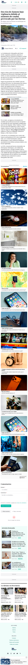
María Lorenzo (18, 602)
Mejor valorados (17, 511)
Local (19, 537)
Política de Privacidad (14, 642)
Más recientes (6, 511)
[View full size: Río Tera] (14, 33)
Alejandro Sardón (5, 602)
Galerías (14, 627)
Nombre (3, 487)
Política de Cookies (14, 644)
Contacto (14, 638)
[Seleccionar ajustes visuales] (21, 2)
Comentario (4, 492)
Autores (14, 629)
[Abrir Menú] (25, 2)
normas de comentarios (21, 502)
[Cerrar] (26, 657)
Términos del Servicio (14, 640)
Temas (14, 631)
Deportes (20, 558)
